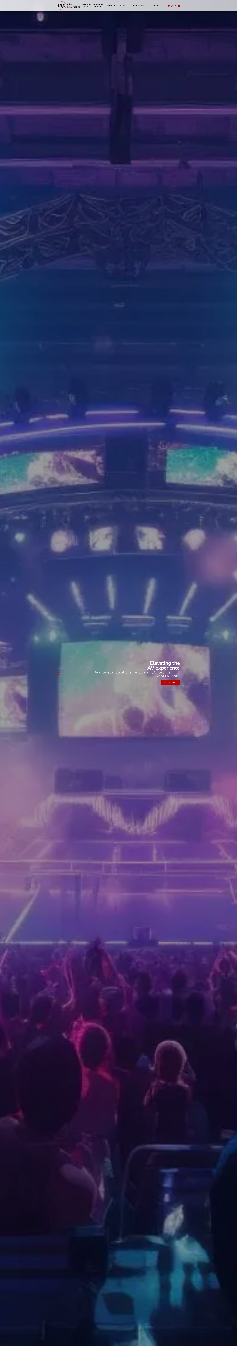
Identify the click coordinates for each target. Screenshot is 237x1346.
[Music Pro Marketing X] (175, 5)
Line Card (111, 5)
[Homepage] (69, 6)
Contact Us (157, 5)
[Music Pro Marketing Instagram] (172, 5)
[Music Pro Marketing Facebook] (169, 5)
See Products (170, 682)
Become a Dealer (140, 5)
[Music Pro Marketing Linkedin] (179, 5)
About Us (124, 5)
